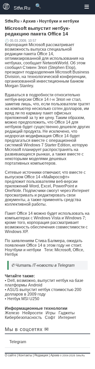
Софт (50, 317)
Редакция (41, 355)
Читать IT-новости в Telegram (44, 265)
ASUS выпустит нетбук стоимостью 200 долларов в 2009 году (43, 291)
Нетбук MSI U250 (23, 299)
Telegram (17, 342)
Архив (54, 355)
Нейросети (32, 313)
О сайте (10, 355)
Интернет (67, 317)
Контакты (25, 355)
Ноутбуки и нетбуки (23, 250)
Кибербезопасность (23, 317)
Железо (12, 313)
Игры (50, 313)
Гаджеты (67, 313)
